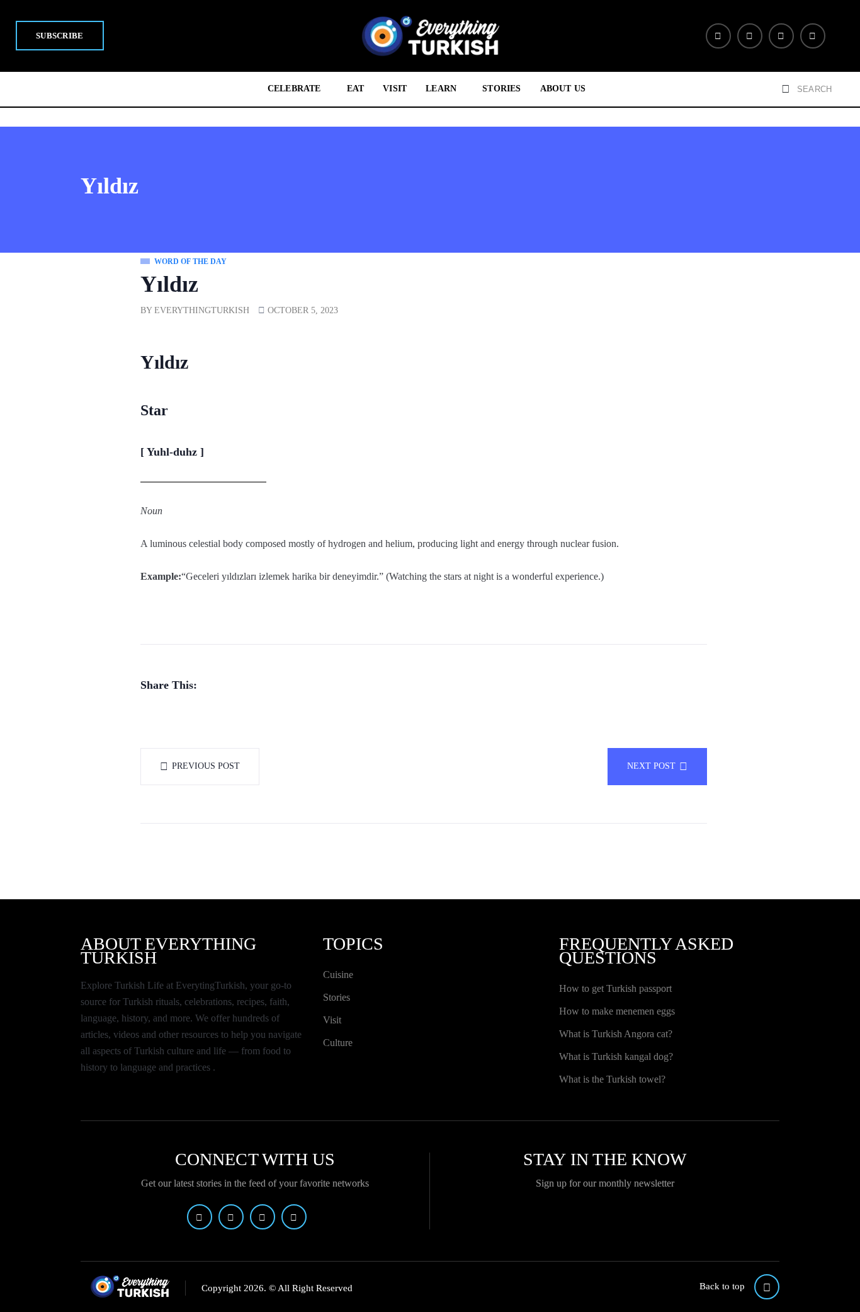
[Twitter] (749, 36)
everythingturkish (201, 310)
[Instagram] (781, 36)
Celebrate (294, 88)
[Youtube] (812, 36)
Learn (441, 88)
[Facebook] (718, 36)
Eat (356, 88)
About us (563, 88)
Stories (501, 88)
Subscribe (60, 35)
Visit (395, 88)
